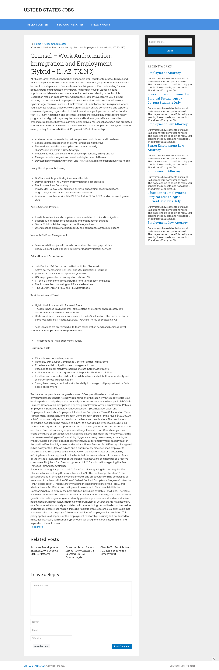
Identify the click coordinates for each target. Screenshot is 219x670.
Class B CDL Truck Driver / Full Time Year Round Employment (115, 551)
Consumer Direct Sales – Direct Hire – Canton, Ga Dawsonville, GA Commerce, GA (80, 552)
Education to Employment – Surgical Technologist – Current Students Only (168, 98)
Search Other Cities (70, 24)
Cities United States (55, 44)
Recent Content (38, 24)
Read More (37, 526)
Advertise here (41, 646)
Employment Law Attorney (168, 124)
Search (170, 51)
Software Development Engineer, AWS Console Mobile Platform (44, 551)
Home (37, 44)
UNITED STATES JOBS (49, 9)
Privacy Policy (100, 24)
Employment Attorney (164, 73)
